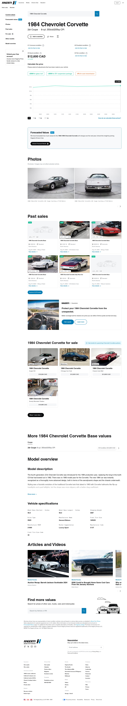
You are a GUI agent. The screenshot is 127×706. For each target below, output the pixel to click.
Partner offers (47, 669)
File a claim (26, 667)
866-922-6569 (47, 682)
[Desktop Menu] (123, 3)
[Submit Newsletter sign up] (101, 647)
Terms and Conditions (72, 653)
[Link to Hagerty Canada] (28, 699)
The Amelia (67, 667)
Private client (27, 684)
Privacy (87, 687)
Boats (25, 682)
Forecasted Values (29, 624)
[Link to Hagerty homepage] (32, 641)
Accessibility (80, 699)
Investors (87, 678)
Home (86, 664)
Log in (117, 2)
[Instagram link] (31, 646)
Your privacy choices (71, 699)
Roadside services (49, 680)
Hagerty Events (69, 664)
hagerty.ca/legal (80, 624)
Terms (87, 689)
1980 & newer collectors (30, 673)
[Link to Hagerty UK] (31, 699)
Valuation (46, 667)
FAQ (86, 684)
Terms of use (99, 699)
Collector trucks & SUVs (30, 678)
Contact (87, 676)
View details (32, 251)
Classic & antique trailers (30, 680)
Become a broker (28, 691)
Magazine (46, 671)
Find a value (5, 7)
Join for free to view (34, 48)
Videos (66, 682)
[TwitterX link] (28, 646)
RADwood (67, 676)
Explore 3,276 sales (35, 292)
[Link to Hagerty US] (25, 699)
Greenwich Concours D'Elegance (73, 671)
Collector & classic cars (30, 675)
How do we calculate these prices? (109, 118)
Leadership (88, 669)
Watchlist (12, 7)
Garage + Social (69, 693)
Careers (87, 671)
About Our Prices (95, 621)
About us (87, 667)
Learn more (80, 322)
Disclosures (87, 699)
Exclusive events (48, 673)
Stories (66, 684)
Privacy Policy (95, 651)
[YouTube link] (35, 646)
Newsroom (88, 673)
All (65, 687)
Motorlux (67, 673)
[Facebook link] (25, 646)
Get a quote (67, 322)
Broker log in (27, 693)
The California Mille (69, 669)
